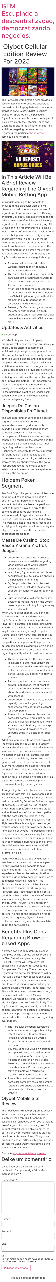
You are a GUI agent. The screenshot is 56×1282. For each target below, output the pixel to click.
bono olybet (37, 133)
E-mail (6, 1231)
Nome (6, 1219)
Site (4, 1243)
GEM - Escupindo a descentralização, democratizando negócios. (28, 20)
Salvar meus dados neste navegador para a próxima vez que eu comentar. (27, 1260)
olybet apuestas (36, 1153)
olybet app (20, 1153)
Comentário (9, 1180)
